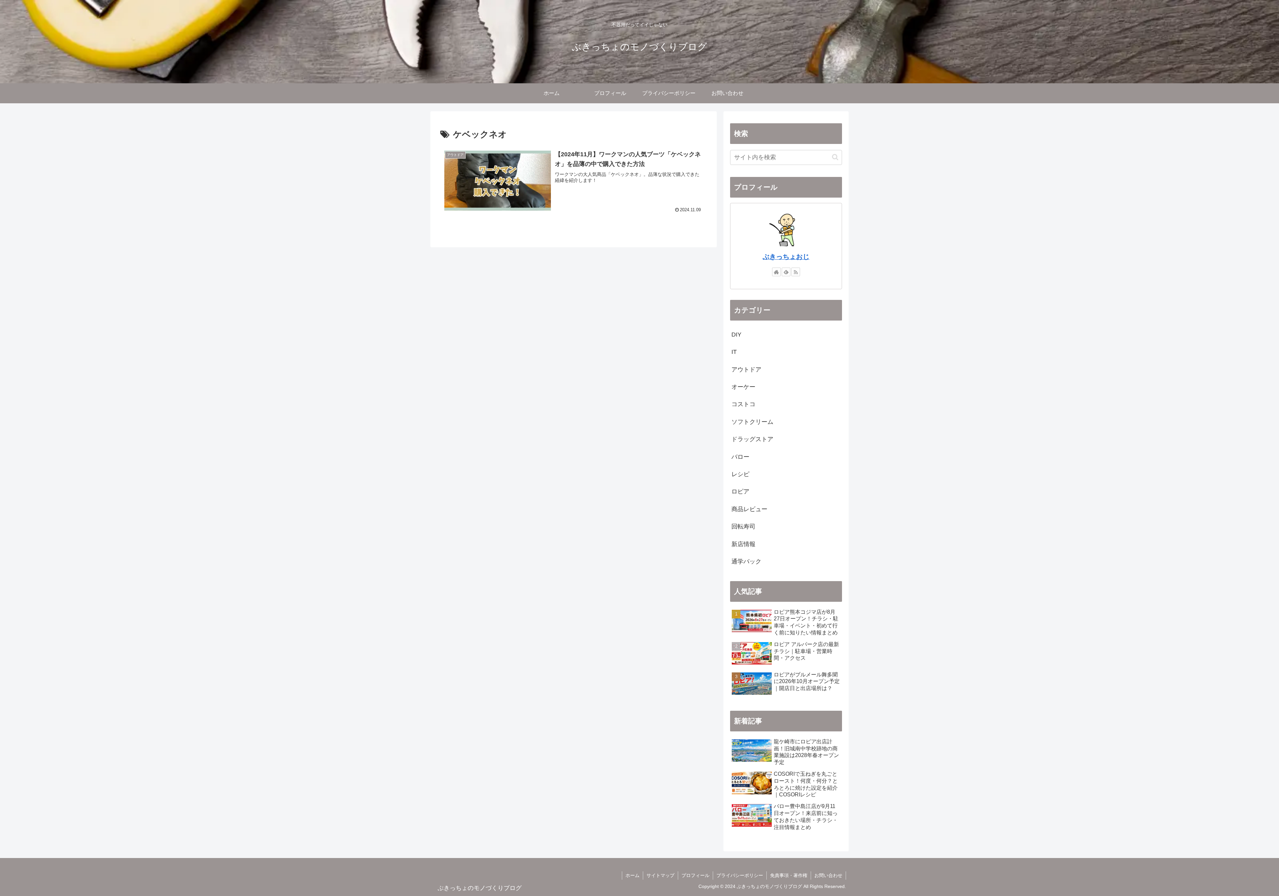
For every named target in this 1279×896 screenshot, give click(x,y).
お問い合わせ (828, 875)
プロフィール (695, 875)
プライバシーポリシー (739, 875)
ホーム (633, 875)
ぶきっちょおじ (786, 256)
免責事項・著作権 (788, 875)
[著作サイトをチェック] (776, 272)
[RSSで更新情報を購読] (795, 272)
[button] (835, 157)
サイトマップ (660, 875)
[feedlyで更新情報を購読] (786, 272)
